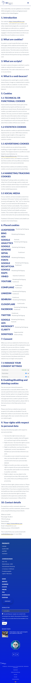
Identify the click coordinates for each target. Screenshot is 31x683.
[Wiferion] (7, 3)
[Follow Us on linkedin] (13, 654)
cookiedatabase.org (7, 534)
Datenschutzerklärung (15, 672)
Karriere (15, 674)
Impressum (15, 669)
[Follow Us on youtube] (17, 654)
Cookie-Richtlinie (15, 679)
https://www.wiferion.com (16, 21)
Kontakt (15, 676)
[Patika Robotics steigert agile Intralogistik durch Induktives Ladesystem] (5, 634)
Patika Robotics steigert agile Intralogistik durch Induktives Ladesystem (19, 632)
